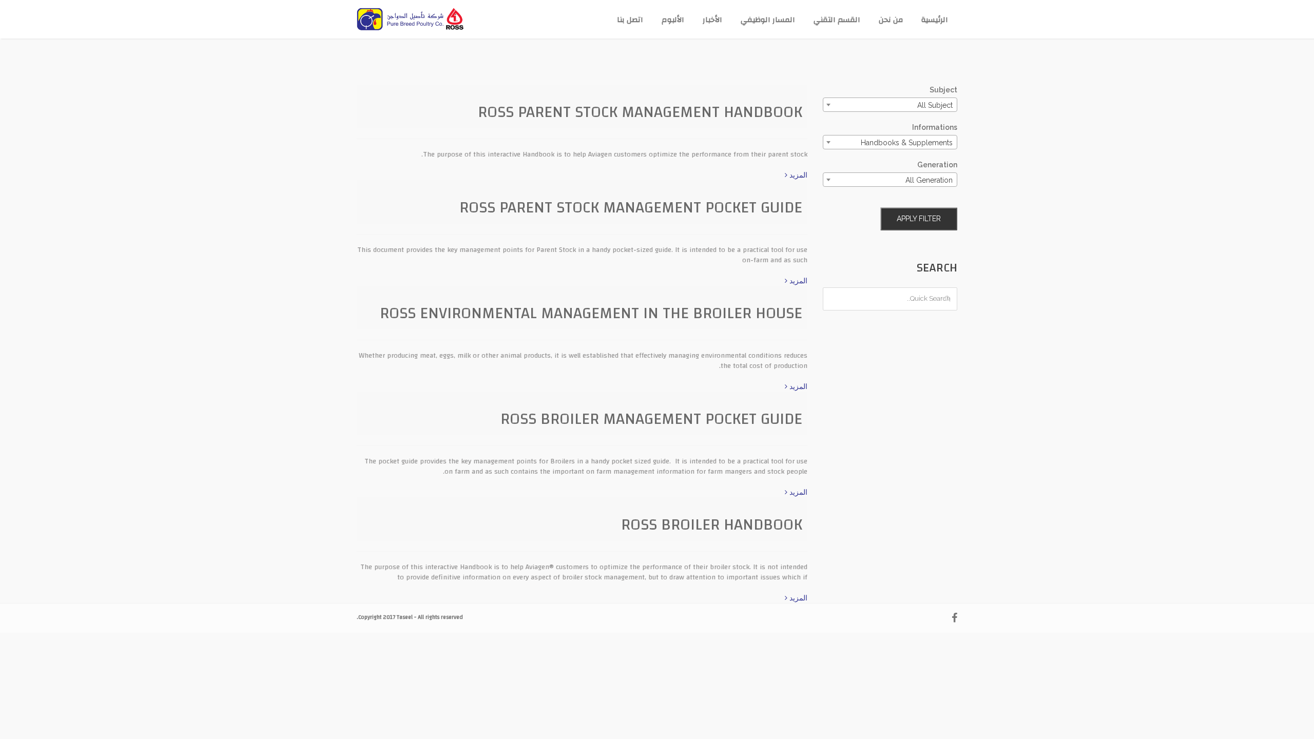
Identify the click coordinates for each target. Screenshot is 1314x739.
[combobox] (890, 105)
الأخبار (712, 20)
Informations (934, 127)
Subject (943, 90)
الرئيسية (934, 20)
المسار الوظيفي (768, 20)
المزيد (797, 175)
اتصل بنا (630, 20)
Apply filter (919, 219)
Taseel (405, 617)
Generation (937, 165)
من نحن (891, 20)
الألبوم (673, 20)
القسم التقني (837, 20)
